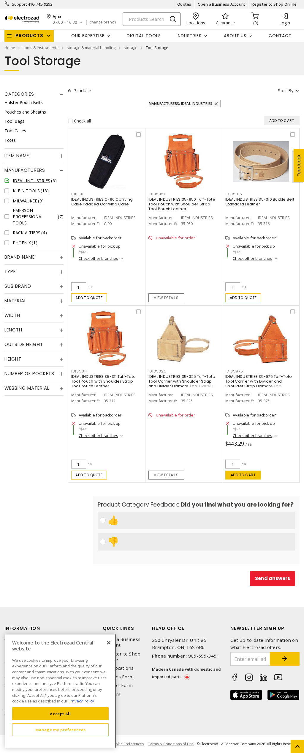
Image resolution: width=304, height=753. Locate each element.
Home (9, 47)
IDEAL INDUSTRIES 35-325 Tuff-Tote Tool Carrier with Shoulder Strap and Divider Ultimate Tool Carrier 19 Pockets (183, 383)
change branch (103, 22)
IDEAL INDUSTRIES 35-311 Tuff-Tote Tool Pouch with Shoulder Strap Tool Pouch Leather (103, 381)
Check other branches (98, 258)
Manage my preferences (60, 729)
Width (12, 315)
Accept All (60, 713)
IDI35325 (157, 371)
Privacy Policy (82, 701)
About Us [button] (235, 36)
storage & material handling (91, 47)
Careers (112, 694)
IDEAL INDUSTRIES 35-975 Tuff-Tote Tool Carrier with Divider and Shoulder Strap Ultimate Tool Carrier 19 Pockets (258, 383)
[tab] (34, 94)
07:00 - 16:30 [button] (65, 22)
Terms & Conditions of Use (171, 743)
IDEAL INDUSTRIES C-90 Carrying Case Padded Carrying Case (102, 202)
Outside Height (23, 344)
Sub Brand (17, 286)
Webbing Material (26, 388)
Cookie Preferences (127, 744)
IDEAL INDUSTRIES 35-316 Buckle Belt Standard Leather (259, 202)
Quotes (184, 4)
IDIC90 (78, 193)
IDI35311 (79, 371)
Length (13, 330)
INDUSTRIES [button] (189, 36)
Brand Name (19, 257)
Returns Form (118, 677)
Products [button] (29, 35)
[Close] (108, 642)
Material (15, 301)
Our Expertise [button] (87, 36)
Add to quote (88, 297)
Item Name (16, 156)
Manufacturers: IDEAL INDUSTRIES (181, 103)
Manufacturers (24, 170)
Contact (280, 36)
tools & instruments (40, 47)
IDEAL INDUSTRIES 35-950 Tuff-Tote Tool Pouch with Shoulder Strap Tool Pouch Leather (181, 204)
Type (10, 271)
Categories (19, 94)
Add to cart (243, 474)
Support (19, 4)
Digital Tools (144, 36)
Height (12, 359)
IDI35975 (234, 371)
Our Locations (118, 668)
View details (166, 297)
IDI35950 (157, 193)
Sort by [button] (286, 90)
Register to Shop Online (274, 4)
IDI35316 (233, 193)
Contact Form (118, 685)
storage (130, 47)
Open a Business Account (222, 4)
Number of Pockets (29, 373)
